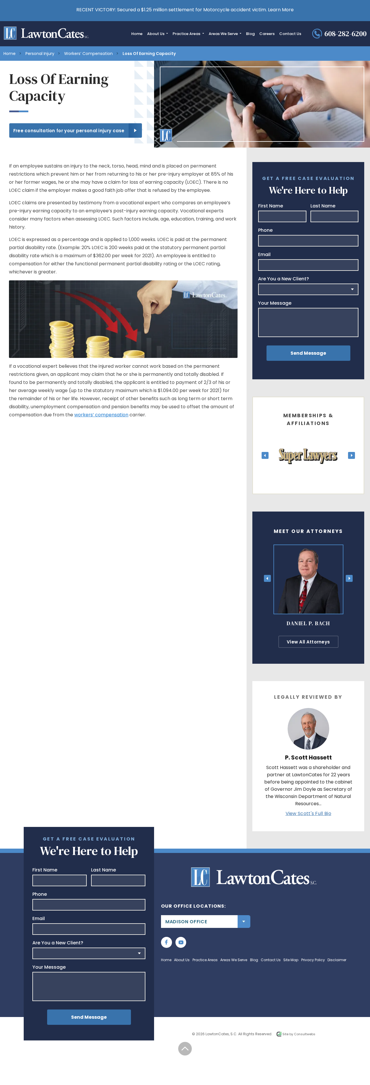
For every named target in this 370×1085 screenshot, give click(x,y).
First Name (270, 206)
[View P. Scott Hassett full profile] (308, 711)
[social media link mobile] (166, 942)
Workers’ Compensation (88, 53)
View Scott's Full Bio (308, 813)
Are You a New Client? (283, 279)
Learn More (281, 9)
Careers (267, 33)
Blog (250, 33)
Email (264, 254)
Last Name (322, 206)
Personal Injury (39, 53)
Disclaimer (337, 959)
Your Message (274, 303)
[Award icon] (308, 439)
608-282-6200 (345, 33)
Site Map (290, 959)
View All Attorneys (308, 642)
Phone (265, 230)
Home (137, 33)
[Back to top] (185, 1048)
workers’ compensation (101, 414)
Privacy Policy (313, 959)
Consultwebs (304, 1034)
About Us (156, 33)
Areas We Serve (224, 33)
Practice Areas (187, 33)
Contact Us (290, 33)
